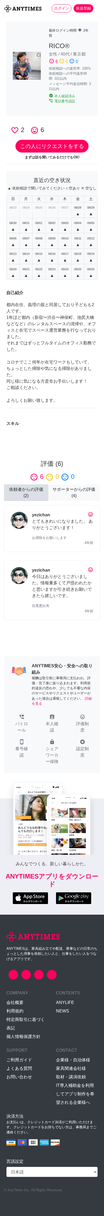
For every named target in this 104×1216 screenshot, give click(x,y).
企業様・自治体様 (73, 1060)
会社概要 (14, 1002)
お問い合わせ (19, 1077)
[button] (21, 723)
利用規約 (14, 1011)
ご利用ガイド (19, 1060)
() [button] (26, 492)
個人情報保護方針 (23, 1036)
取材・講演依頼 (71, 1077)
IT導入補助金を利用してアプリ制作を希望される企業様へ (75, 1094)
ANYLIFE (65, 1002)
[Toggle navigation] (96, 8)
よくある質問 (19, 1068)
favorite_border (15, 130)
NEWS (62, 1011)
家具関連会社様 (71, 1068)
